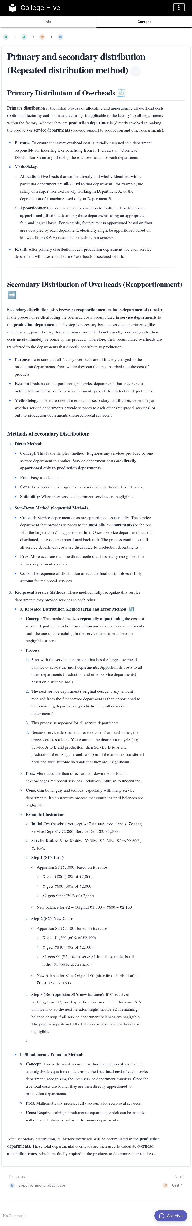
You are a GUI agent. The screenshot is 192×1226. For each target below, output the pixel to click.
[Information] (135, 70)
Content (144, 22)
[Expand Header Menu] (179, 7)
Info (48, 22)
